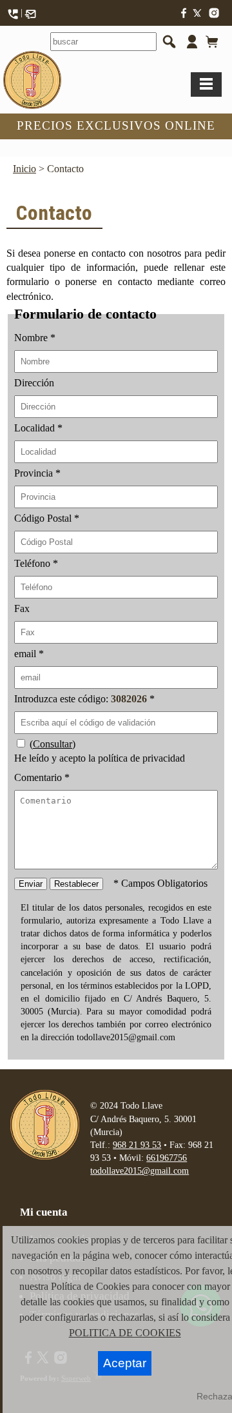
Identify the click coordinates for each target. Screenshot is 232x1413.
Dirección (34, 382)
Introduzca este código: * (84, 698)
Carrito (210, 45)
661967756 (166, 1157)
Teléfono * (36, 563)
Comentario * (42, 777)
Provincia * (37, 473)
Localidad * (38, 427)
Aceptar (124, 1363)
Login (189, 45)
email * (29, 653)
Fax (22, 608)
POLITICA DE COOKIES (125, 1332)
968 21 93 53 (137, 1145)
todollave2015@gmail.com (139, 1170)
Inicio (24, 168)
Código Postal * (46, 518)
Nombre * (34, 337)
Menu (206, 84)
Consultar (52, 743)
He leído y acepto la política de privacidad (99, 758)
